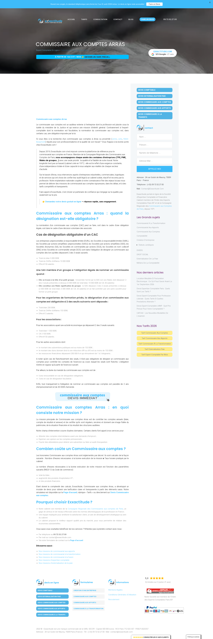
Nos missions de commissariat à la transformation (59, 554)
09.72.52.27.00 (170, 19)
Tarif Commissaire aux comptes (154, 333)
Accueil (71, 19)
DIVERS (140, 250)
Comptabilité (142, 236)
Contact (117, 19)
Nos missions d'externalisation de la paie (56, 563)
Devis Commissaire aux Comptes (154, 102)
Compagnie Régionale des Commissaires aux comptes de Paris (95, 509)
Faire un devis (147, 19)
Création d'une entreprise (85, 590)
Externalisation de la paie (147, 259)
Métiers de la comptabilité (148, 263)
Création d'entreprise (145, 240)
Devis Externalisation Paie (152, 96)
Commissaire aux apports (85, 602)
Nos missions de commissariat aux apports (57, 551)
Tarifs (84, 19)
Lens (120, 139)
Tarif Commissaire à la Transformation (154, 344)
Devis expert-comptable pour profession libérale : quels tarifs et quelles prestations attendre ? (154, 299)
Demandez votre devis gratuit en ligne (63, 201)
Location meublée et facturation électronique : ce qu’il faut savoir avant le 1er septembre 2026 (154, 281)
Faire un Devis (154, 4)
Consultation (100, 19)
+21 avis (163, 52)
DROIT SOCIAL (142, 254)
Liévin (114, 139)
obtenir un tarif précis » (97, 57)
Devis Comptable (146, 90)
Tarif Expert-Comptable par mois (154, 355)
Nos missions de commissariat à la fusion (56, 557)
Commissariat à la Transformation (151, 223)
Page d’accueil (70, 492)
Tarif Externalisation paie (155, 349)
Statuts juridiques (146, 245)
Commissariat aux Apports (148, 227)
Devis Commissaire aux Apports (154, 108)
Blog (130, 19)
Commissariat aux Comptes (148, 232)
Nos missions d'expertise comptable (54, 560)
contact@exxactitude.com (152, 189)
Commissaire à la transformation (88, 609)
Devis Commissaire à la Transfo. (150, 115)
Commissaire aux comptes (85, 596)
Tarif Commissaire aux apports (154, 338)
